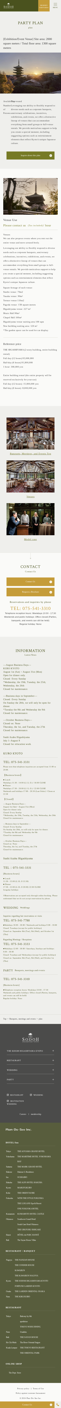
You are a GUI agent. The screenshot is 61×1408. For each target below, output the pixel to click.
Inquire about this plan (30, 155)
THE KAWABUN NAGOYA (26, 1276)
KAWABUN (20, 1270)
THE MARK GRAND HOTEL (29, 1167)
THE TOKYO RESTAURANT (32, 1348)
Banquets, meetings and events (22, 1019)
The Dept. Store (15, 1373)
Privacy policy (23, 1388)
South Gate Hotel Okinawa (27, 1224)
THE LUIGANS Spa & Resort (29, 1203)
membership (36, 1114)
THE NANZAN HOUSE (25, 1260)
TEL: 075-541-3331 (16, 762)
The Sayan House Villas (26, 1240)
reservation (43, 6)
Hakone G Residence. (25, 1172)
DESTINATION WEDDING (15, 1102)
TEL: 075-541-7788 (16, 920)
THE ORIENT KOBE (26, 1193)
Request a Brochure (30, 592)
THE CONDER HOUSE (24, 1265)
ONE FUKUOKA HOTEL (28, 1209)
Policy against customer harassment (30, 1393)
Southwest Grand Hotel (26, 1219)
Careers (23, 1114)
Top (5, 1019)
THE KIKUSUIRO (22, 1296)
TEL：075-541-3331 (17, 868)
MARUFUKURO (24, 1188)
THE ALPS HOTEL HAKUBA (29, 1182)
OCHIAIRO (22, 1177)
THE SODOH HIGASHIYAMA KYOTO (31, 1281)
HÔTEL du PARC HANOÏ (28, 1235)
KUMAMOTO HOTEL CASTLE (30, 1214)
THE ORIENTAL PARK (30, 1353)
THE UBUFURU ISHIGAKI (29, 1229)
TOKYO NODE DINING (30, 1327)
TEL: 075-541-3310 (30, 608)
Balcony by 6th (26, 1316)
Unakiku (23, 1332)
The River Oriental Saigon (30, 1342)
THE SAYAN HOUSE (29, 1337)
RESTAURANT (16, 1095)
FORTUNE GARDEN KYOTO (27, 1286)
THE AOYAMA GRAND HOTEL (31, 1151)
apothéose (24, 1321)
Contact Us (30, 581)
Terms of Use (38, 1388)
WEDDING (38, 1095)
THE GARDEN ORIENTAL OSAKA (30, 1291)
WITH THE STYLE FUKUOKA (30, 1198)
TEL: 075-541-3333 (16, 944)
